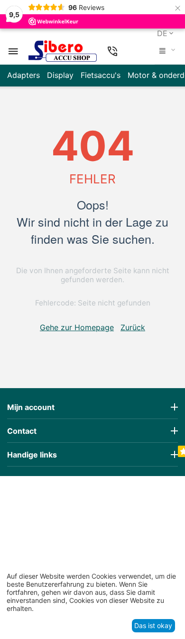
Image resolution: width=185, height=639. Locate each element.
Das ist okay (153, 625)
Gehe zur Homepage (77, 327)
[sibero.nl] (62, 51)
